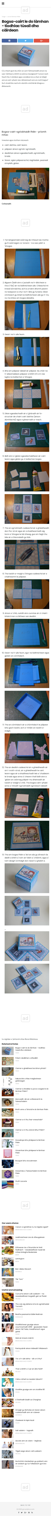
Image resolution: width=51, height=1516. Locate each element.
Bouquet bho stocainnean (26, 1161)
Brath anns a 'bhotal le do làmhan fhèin (31, 1109)
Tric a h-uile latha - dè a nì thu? (28, 1358)
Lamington (19, 1259)
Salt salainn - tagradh (24, 1430)
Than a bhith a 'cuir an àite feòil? (29, 1369)
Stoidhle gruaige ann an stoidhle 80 (30, 1389)
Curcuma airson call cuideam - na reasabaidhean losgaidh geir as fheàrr (31, 1295)
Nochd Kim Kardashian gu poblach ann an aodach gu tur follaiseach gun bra (31, 1462)
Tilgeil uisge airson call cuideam (28, 1451)
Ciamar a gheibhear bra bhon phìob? (30, 1068)
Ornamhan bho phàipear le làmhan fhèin (30, 1151)
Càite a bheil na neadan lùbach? (28, 1379)
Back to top (25, 1505)
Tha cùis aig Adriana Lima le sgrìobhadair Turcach (32, 1305)
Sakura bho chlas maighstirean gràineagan (28, 1079)
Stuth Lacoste (21, 1181)
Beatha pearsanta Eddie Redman (29, 1314)
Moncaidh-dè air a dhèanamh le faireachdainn (28, 1100)
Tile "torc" (19, 1279)
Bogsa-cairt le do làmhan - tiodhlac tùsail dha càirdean (30, 1049)
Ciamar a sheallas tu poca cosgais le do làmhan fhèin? (32, 1090)
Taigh (4, 17)
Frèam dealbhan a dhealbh (26, 1058)
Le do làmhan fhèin (13, 17)
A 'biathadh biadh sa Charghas (28, 1399)
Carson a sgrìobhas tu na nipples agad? (31, 1227)
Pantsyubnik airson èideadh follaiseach (31, 1348)
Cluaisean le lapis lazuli (24, 1420)
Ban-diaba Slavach (23, 1269)
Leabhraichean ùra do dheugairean (30, 1237)
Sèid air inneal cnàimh (24, 1338)
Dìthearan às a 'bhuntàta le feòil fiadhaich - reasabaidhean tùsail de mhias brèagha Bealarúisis (30, 1249)
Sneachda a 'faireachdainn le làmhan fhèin (31, 1172)
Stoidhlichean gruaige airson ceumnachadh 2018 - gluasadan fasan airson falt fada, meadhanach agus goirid (31, 1328)
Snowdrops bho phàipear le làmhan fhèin (30, 1141)
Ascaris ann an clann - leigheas (28, 1441)
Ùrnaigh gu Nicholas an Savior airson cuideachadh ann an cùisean (30, 1411)
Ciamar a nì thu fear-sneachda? (29, 1119)
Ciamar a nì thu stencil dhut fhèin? (29, 1130)
